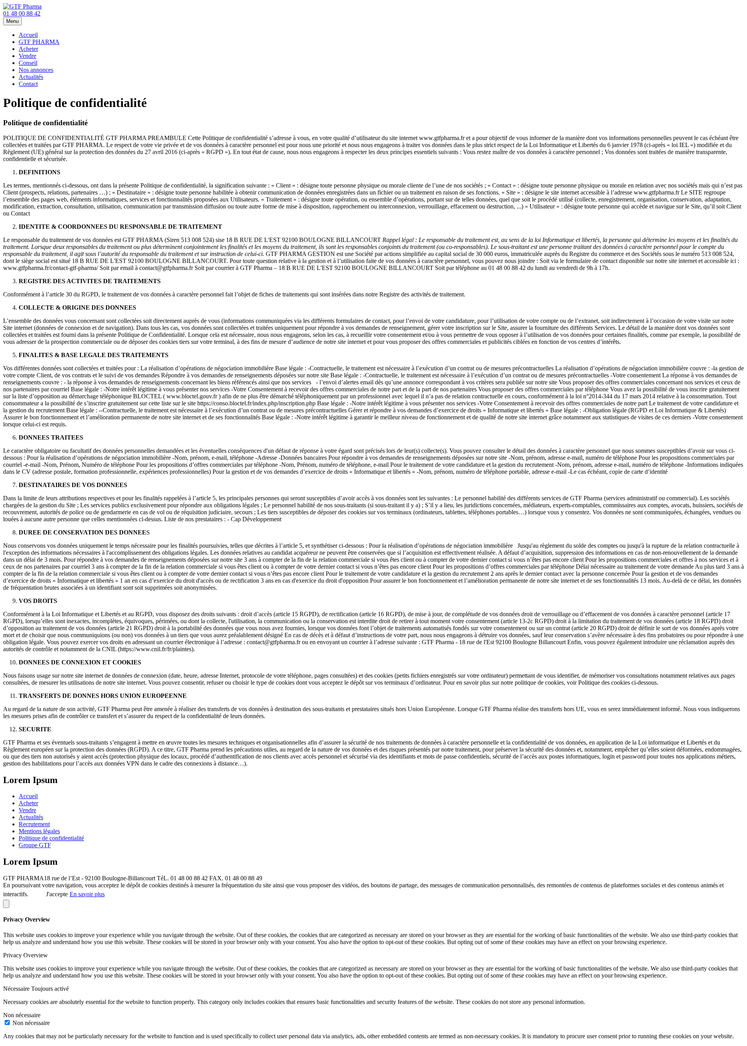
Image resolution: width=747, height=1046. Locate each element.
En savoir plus (87, 894)
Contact (28, 84)
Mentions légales (39, 831)
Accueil (28, 35)
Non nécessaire (31, 1023)
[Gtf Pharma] (22, 6)
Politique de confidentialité (51, 838)
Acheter (28, 49)
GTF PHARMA (39, 42)
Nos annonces (36, 70)
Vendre (27, 56)
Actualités (31, 77)
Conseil (28, 63)
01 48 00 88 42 (21, 13)
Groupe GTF (35, 845)
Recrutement (34, 824)
